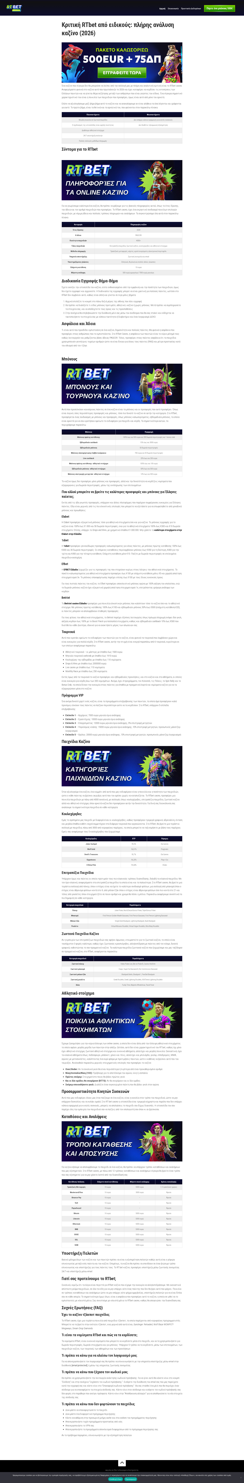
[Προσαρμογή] (241, 1477)
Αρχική (162, 8)
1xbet (67, 545)
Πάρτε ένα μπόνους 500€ (220, 8)
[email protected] (79, 1365)
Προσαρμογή (131, 1479)
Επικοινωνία (173, 8)
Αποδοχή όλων (115, 1479)
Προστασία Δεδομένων (191, 8)
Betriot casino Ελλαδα (75, 603)
